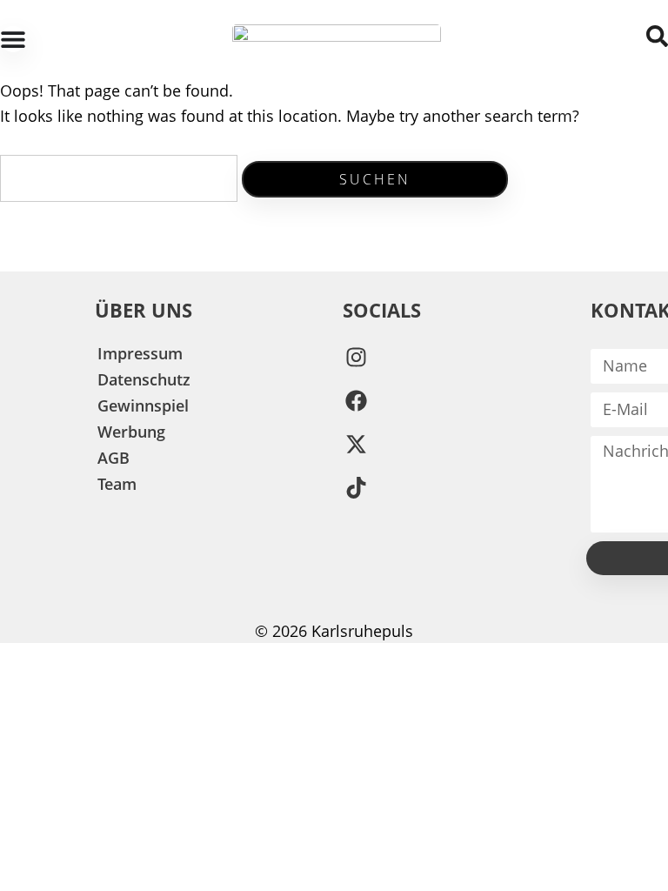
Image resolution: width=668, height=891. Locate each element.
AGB (113, 457)
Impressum (140, 353)
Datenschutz (143, 379)
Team (117, 483)
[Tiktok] (355, 488)
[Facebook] (355, 401)
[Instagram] (355, 357)
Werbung (131, 431)
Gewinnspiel (143, 405)
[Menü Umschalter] (13, 39)
